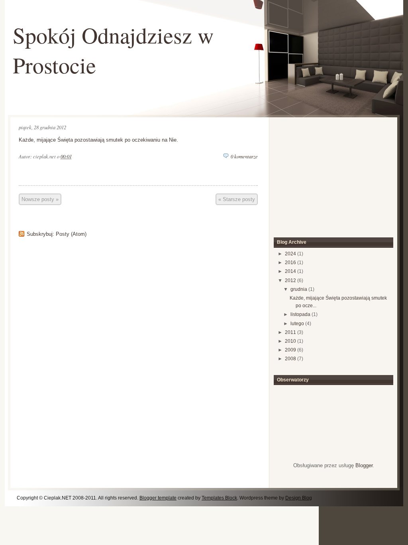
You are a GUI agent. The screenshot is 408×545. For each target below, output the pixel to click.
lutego (297, 323)
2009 (290, 350)
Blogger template (158, 498)
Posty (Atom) (71, 234)
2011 (290, 332)
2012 (290, 280)
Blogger (364, 465)
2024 (290, 254)
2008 (290, 358)
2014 (290, 271)
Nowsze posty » (40, 199)
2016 (290, 262)
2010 (290, 341)
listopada (300, 314)
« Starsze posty (236, 199)
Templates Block (219, 498)
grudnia (298, 289)
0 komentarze (244, 156)
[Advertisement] (327, 173)
